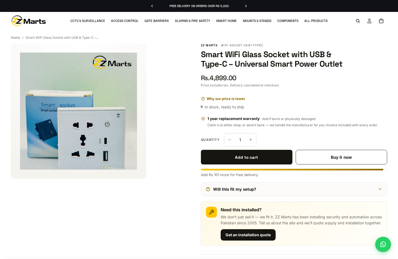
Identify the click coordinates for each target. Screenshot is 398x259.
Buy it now (341, 157)
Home (15, 37)
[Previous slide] (152, 6)
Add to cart (246, 157)
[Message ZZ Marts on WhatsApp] (383, 244)
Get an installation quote (248, 234)
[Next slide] (246, 6)
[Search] (358, 21)
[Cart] (381, 21)
